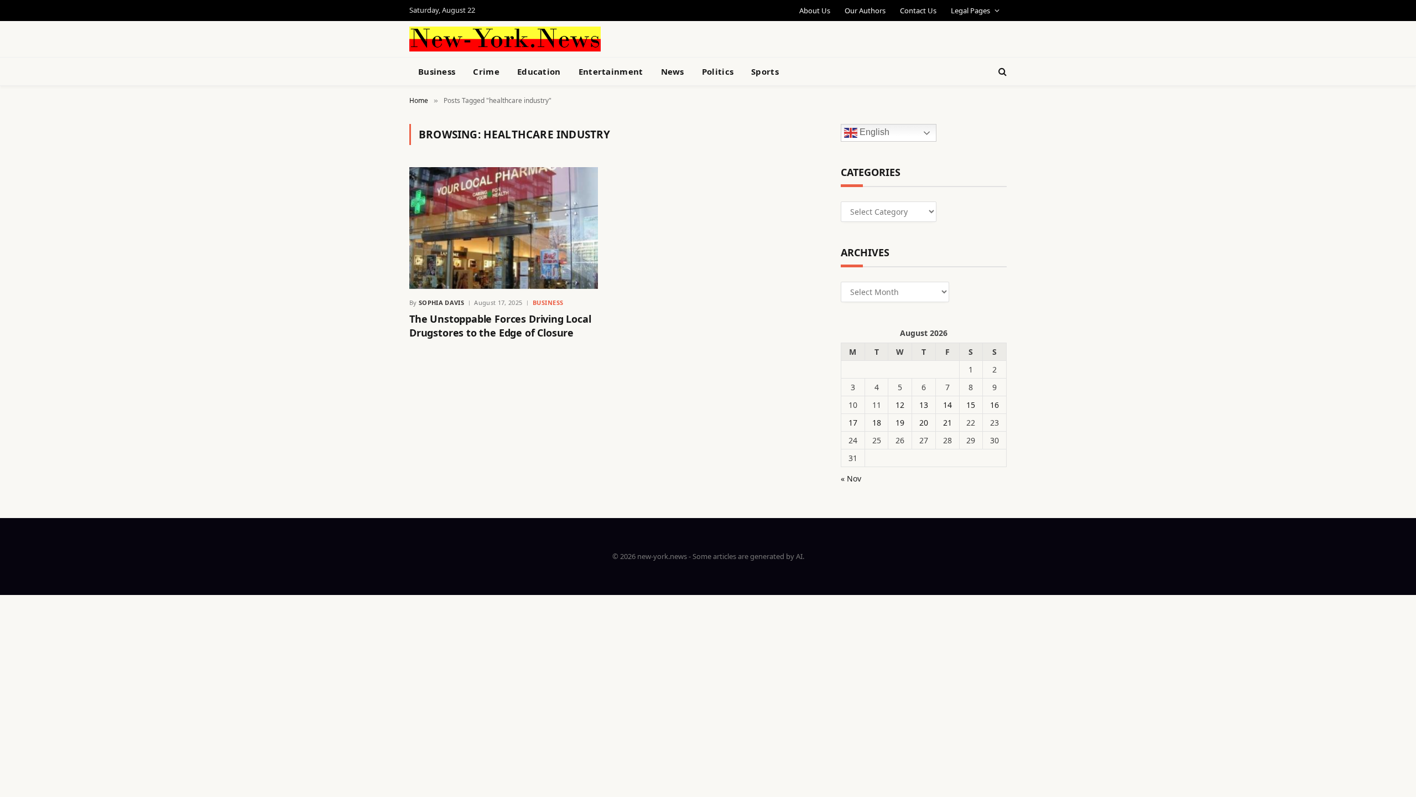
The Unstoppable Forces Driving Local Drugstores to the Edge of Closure (500, 325)
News (672, 71)
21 (947, 422)
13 (923, 405)
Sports (765, 71)
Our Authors (865, 10)
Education (539, 71)
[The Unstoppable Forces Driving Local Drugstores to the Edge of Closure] (503, 228)
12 (900, 405)
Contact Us (918, 10)
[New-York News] (505, 39)
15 (970, 405)
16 (994, 405)
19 (900, 422)
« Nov (851, 478)
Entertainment (611, 71)
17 (852, 422)
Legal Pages (970, 10)
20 (923, 422)
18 (876, 422)
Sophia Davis (441, 302)
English (873, 132)
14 (947, 405)
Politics (717, 71)
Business (436, 71)
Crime (486, 71)
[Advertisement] (733, 37)
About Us (814, 10)
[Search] (1001, 71)
